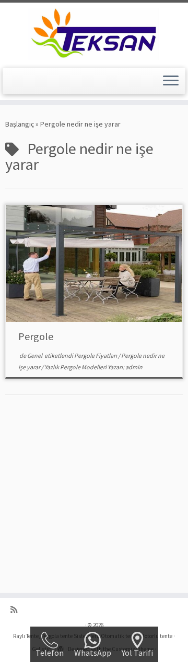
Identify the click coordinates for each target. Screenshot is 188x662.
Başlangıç (19, 124)
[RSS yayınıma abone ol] (16, 609)
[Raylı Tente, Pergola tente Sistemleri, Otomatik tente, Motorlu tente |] (94, 34)
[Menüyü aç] (171, 81)
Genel (35, 355)
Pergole (35, 336)
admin (134, 367)
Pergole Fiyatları (96, 355)
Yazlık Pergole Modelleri (76, 367)
